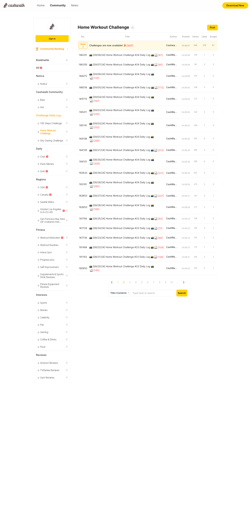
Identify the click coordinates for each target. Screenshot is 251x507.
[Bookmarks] (132, 27)
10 (171, 282)
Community (58, 5)
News (74, 5)
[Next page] (184, 282)
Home (41, 5)
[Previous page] (112, 282)
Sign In (52, 38)
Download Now (235, 5)
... (178, 282)
